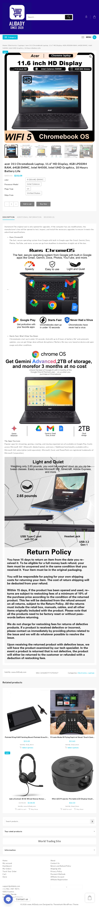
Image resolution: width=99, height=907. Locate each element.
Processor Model (11, 184)
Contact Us (55, 863)
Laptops (21, 45)
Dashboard (7, 866)
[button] (90, 56)
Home (5, 45)
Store (5, 877)
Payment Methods (58, 874)
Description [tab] (9, 217)
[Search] (92, 821)
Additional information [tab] (29, 217)
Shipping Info (56, 869)
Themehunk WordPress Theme (66, 904)
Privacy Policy (56, 871)
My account (7, 863)
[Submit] (68, 17)
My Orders (7, 869)
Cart (4, 874)
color (7, 180)
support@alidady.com (11, 886)
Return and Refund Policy (61, 866)
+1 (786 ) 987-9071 (11, 889)
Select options (27, 748)
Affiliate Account (57, 877)
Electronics (12, 45)
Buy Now (43, 204)
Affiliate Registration (59, 880)
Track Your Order (10, 871)
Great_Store (30, 744)
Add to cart (27, 204)
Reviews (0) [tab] (49, 217)
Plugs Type (9, 189)
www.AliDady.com (34, 904)
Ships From (9, 195)
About (53, 861)
